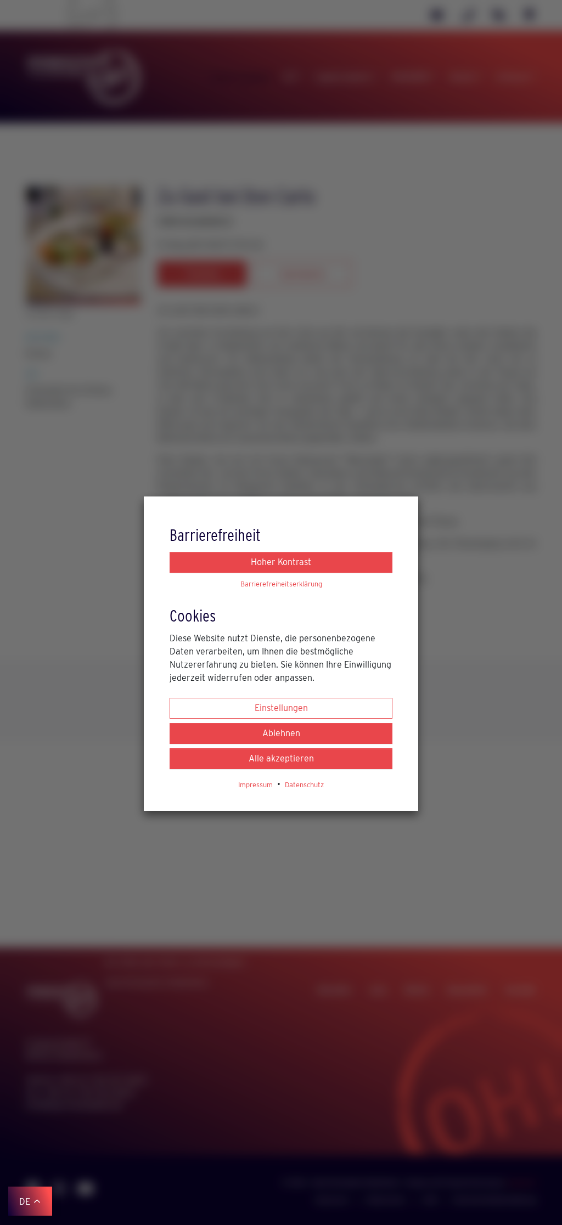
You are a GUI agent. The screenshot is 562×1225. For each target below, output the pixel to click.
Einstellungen (281, 708)
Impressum (255, 785)
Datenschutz (304, 785)
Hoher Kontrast (281, 562)
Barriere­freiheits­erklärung (281, 584)
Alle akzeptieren (281, 758)
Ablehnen (281, 733)
